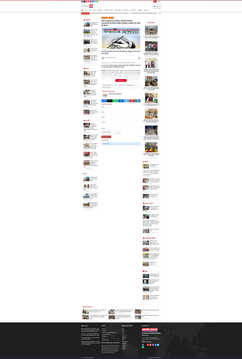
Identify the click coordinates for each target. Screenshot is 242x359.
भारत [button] (85, 10)
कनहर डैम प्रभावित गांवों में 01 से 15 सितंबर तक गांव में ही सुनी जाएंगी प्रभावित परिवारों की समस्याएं (148, 13)
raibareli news (121, 85)
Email (102, 112)
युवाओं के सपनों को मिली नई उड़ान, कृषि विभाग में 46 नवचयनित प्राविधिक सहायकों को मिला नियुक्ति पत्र (151, 89)
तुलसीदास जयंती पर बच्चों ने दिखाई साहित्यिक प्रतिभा (154, 275)
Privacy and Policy (105, 339)
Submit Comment (106, 137)
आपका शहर (111, 17)
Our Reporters (104, 336)
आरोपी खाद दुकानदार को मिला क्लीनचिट (154, 165)
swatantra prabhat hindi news (108, 85)
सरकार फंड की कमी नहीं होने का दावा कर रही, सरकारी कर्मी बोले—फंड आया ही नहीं (91, 138)
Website (103, 117)
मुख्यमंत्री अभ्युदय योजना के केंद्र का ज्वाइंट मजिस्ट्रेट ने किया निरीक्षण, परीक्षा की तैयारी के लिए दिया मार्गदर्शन (151, 289)
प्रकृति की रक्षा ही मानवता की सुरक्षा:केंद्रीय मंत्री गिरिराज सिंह (154, 281)
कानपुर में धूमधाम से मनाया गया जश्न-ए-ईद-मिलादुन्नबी (154, 249)
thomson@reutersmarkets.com (108, 352)
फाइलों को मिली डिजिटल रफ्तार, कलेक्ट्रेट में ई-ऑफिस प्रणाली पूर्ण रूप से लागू (116, 13)
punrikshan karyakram (107, 87)
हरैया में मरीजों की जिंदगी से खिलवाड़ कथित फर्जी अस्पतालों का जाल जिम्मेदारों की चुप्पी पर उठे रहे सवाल (90, 58)
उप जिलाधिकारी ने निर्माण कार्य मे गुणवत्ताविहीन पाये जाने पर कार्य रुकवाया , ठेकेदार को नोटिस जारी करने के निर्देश (151, 54)
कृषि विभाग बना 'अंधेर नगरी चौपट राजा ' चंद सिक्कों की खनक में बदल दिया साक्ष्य (155, 180)
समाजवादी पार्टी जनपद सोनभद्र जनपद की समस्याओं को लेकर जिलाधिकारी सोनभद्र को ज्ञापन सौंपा (91, 103)
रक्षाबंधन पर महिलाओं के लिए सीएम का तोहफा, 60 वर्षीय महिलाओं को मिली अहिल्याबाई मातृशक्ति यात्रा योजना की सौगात (90, 127)
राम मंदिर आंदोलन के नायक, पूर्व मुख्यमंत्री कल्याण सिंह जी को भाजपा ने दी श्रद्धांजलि (90, 146)
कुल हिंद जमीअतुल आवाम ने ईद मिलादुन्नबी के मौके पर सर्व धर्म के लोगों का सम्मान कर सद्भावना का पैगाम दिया (151, 256)
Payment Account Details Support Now (109, 332)
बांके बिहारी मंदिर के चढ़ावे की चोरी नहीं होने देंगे (94, 24)
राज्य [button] (90, 10)
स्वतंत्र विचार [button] (125, 10)
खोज (159, 1)
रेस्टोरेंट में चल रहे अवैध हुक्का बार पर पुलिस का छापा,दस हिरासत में (90, 42)
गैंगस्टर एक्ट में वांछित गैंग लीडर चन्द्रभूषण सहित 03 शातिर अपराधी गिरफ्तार (151, 37)
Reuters (103, 345)
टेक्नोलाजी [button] (106, 10)
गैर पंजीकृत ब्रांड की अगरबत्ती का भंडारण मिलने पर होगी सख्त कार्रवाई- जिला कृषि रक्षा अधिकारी (151, 223)
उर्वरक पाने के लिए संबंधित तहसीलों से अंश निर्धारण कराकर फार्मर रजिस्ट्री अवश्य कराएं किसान (151, 173)
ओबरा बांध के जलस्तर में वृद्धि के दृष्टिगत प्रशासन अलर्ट (150, 316)
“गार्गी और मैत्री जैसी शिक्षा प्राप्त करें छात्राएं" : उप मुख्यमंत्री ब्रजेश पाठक (154, 297)
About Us (104, 328)
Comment (103, 122)
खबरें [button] (94, 10)
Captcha (103, 128)
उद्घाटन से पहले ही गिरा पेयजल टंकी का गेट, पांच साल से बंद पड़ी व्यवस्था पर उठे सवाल (90, 196)
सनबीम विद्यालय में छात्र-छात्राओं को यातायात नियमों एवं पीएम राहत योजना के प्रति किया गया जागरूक (151, 155)
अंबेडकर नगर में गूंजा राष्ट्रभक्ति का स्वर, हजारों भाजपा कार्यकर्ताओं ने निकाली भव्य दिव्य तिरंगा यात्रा (91, 164)
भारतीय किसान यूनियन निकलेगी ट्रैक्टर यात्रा (154, 195)
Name (102, 107)
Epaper (158, 6)
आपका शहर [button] (99, 10)
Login (155, 1)
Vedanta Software (157, 357)
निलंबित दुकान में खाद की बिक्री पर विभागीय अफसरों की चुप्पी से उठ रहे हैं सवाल (151, 188)
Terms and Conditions (106, 334)
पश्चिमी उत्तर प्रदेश (104, 17)
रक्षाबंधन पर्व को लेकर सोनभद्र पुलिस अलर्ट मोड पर (94, 112)
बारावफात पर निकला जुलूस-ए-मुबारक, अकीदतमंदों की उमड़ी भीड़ (154, 242)
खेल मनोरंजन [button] (132, 10)
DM (116, 85)
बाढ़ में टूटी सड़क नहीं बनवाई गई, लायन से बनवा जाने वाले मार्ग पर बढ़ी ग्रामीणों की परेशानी (90, 205)
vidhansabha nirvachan (130, 85)
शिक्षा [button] (112, 10)
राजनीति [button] (145, 10)
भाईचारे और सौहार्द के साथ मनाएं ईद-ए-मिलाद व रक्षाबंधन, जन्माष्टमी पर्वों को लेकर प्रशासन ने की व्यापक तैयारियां (151, 121)
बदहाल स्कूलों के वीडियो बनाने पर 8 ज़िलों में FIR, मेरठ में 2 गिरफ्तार (90, 187)
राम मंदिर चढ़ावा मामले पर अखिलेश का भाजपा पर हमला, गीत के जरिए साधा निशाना (91, 155)
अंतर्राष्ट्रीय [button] (139, 10)
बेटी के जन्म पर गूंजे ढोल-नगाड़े (154, 230)
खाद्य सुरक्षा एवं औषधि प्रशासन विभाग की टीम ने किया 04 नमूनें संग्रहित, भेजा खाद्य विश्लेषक (90, 93)
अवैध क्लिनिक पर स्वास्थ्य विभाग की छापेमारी (154, 215)
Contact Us (104, 330)
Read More (121, 80)
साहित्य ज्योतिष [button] (118, 10)
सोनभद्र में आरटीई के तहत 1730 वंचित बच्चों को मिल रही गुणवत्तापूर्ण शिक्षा (151, 104)
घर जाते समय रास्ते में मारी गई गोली (93, 49)
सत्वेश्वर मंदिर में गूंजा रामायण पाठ (153, 263)
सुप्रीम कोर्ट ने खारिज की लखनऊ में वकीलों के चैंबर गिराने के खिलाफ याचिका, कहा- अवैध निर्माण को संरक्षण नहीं (91, 33)
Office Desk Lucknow (115, 94)
